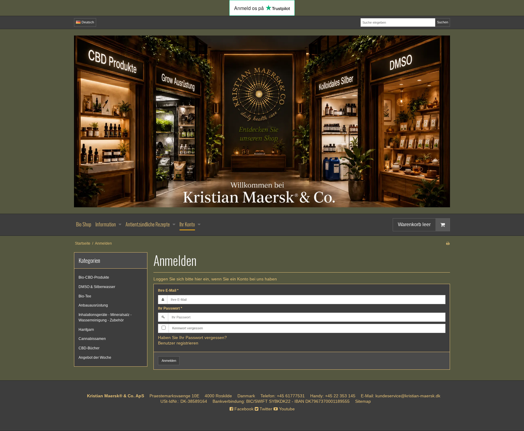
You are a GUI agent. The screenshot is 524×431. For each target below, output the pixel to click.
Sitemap (363, 401)
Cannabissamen (92, 339)
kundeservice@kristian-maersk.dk (407, 395)
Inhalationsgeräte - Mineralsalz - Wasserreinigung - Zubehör (105, 317)
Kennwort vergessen (187, 328)
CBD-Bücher (89, 348)
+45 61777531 (291, 395)
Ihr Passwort (170, 308)
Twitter (265, 408)
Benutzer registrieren (178, 343)
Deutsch (87, 22)
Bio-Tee (85, 296)
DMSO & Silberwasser (97, 287)
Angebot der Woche (95, 357)
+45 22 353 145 (340, 395)
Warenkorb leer (414, 224)
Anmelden (169, 360)
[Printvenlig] (447, 243)
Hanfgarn (86, 329)
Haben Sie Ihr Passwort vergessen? (192, 337)
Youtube (286, 408)
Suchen (442, 22)
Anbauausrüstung (93, 305)
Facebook (243, 408)
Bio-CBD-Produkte (94, 277)
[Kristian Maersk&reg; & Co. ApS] (262, 121)
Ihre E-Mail (168, 290)
